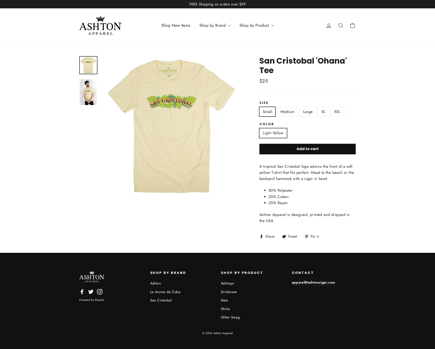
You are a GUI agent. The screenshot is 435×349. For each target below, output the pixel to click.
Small (267, 111)
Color (266, 124)
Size (264, 103)
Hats (224, 300)
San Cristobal (161, 300)
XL (323, 111)
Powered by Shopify (91, 300)
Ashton (155, 283)
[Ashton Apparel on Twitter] (91, 291)
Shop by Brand (213, 25)
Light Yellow (273, 133)
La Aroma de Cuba (165, 291)
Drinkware (229, 291)
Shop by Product (255, 25)
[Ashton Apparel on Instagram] (99, 291)
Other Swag (230, 317)
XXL (337, 111)
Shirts (225, 308)
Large (308, 111)
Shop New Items (175, 25)
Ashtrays (227, 283)
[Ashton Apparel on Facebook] (82, 291)
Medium (287, 111)
